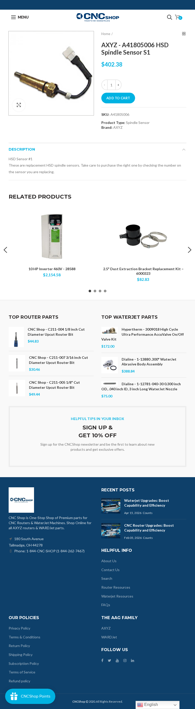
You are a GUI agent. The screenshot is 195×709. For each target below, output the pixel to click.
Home (105, 34)
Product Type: (113, 123)
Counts (148, 513)
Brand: (106, 127)
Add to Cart (118, 98)
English (150, 704)
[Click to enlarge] (18, 105)
